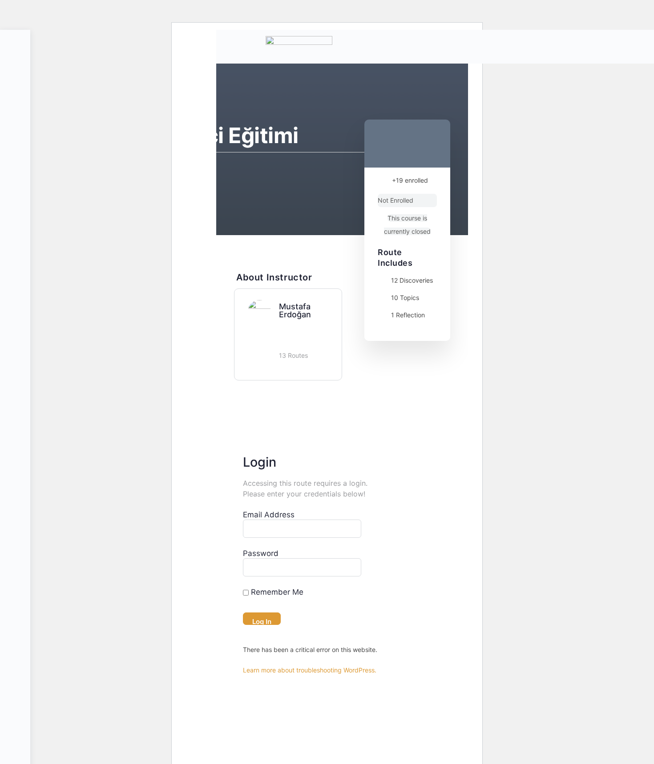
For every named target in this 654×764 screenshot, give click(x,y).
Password (261, 553)
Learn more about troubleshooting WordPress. (309, 670)
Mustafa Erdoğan (295, 310)
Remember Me (276, 592)
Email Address (269, 514)
